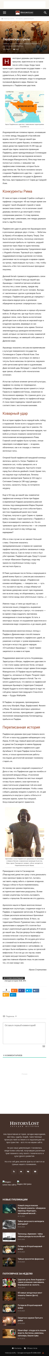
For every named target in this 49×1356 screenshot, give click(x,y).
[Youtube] (35, 1171)
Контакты (18, 1348)
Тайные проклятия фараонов (31, 1259)
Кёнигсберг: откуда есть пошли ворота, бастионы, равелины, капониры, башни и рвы (32, 1333)
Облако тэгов (31, 1348)
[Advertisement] (24, 4)
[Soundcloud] (21, 1171)
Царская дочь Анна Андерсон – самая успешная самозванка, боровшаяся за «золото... (32, 1282)
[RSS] (14, 1171)
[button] (45, 12)
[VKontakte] (28, 1171)
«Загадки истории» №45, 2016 (15, 981)
